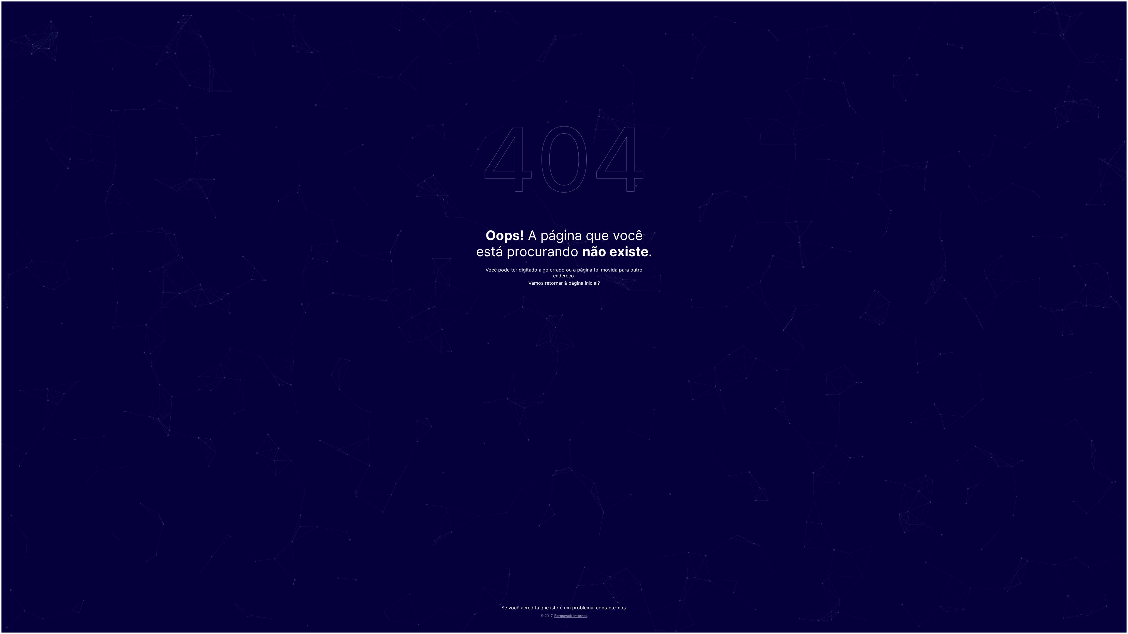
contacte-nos (611, 608)
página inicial (582, 283)
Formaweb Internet (570, 615)
